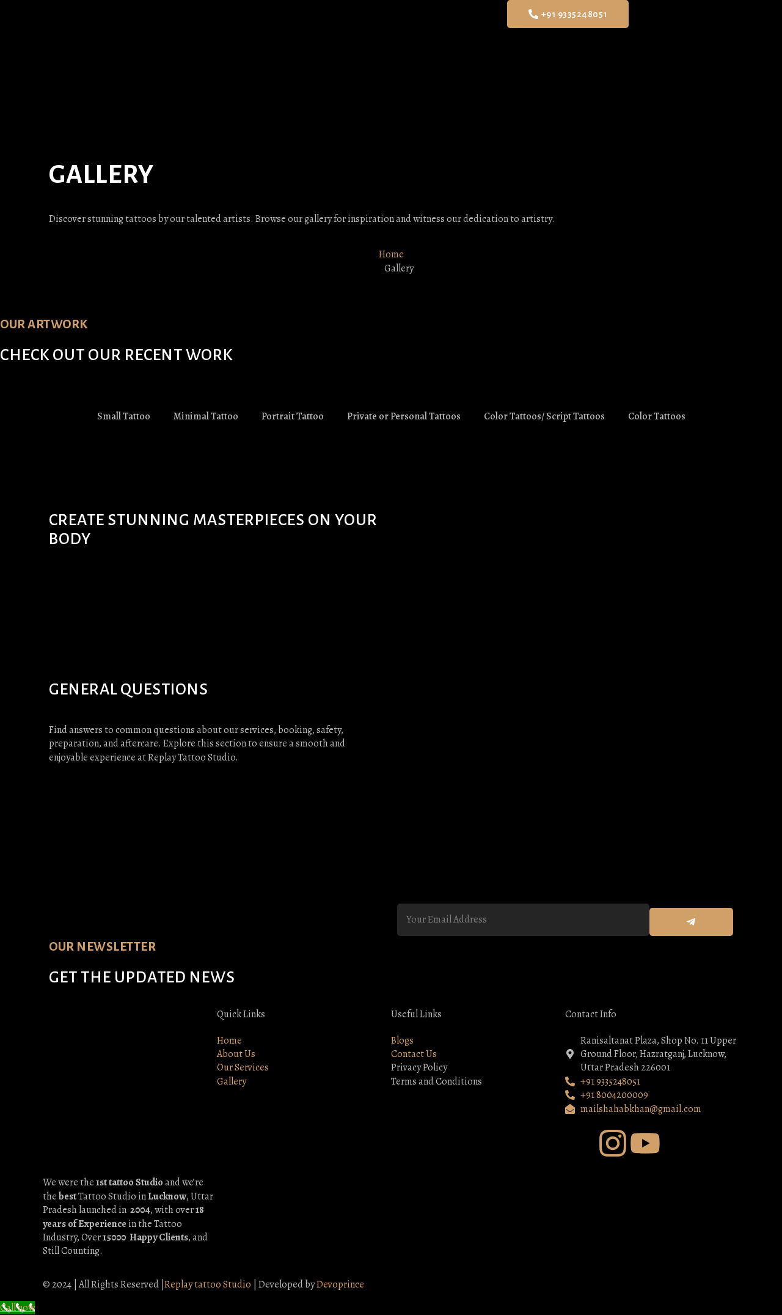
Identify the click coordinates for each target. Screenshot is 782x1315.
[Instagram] (612, 1143)
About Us (334, 32)
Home (295, 32)
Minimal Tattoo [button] (206, 416)
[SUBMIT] (691, 922)
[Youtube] (645, 1143)
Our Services (378, 32)
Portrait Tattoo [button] (292, 416)
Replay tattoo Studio (207, 1284)
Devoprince (340, 1284)
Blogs (463, 32)
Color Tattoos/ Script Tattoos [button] (544, 416)
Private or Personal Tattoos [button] (404, 416)
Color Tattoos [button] (656, 416)
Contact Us (505, 32)
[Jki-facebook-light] (580, 1143)
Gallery (423, 32)
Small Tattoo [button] (123, 416)
